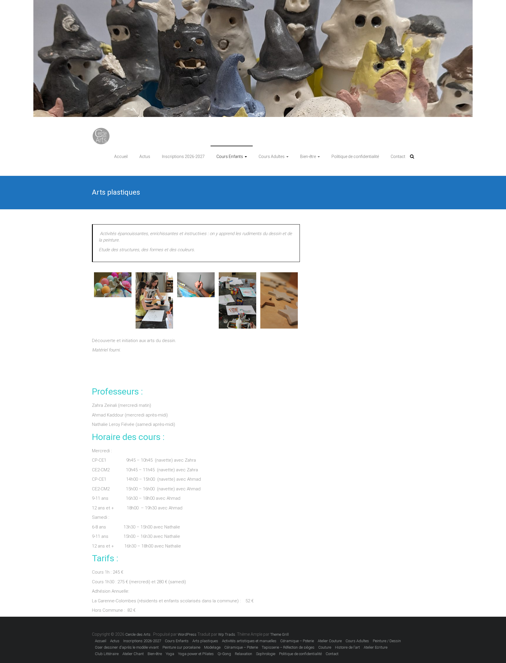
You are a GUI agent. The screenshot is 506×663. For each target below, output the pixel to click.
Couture (324, 647)
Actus (144, 156)
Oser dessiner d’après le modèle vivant (127, 647)
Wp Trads (226, 634)
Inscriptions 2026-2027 (183, 156)
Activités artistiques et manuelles (249, 641)
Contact (398, 156)
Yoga (170, 654)
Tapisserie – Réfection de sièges (288, 647)
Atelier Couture (330, 641)
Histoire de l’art (347, 647)
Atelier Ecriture (375, 647)
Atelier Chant (133, 654)
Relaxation (243, 654)
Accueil (121, 156)
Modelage (212, 647)
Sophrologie (265, 654)
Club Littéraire (107, 654)
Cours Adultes (272, 156)
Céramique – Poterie (297, 641)
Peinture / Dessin (387, 641)
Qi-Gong (224, 654)
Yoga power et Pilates (196, 654)
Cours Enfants (229, 156)
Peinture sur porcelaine (181, 647)
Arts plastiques (205, 641)
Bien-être (308, 156)
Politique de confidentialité (355, 156)
